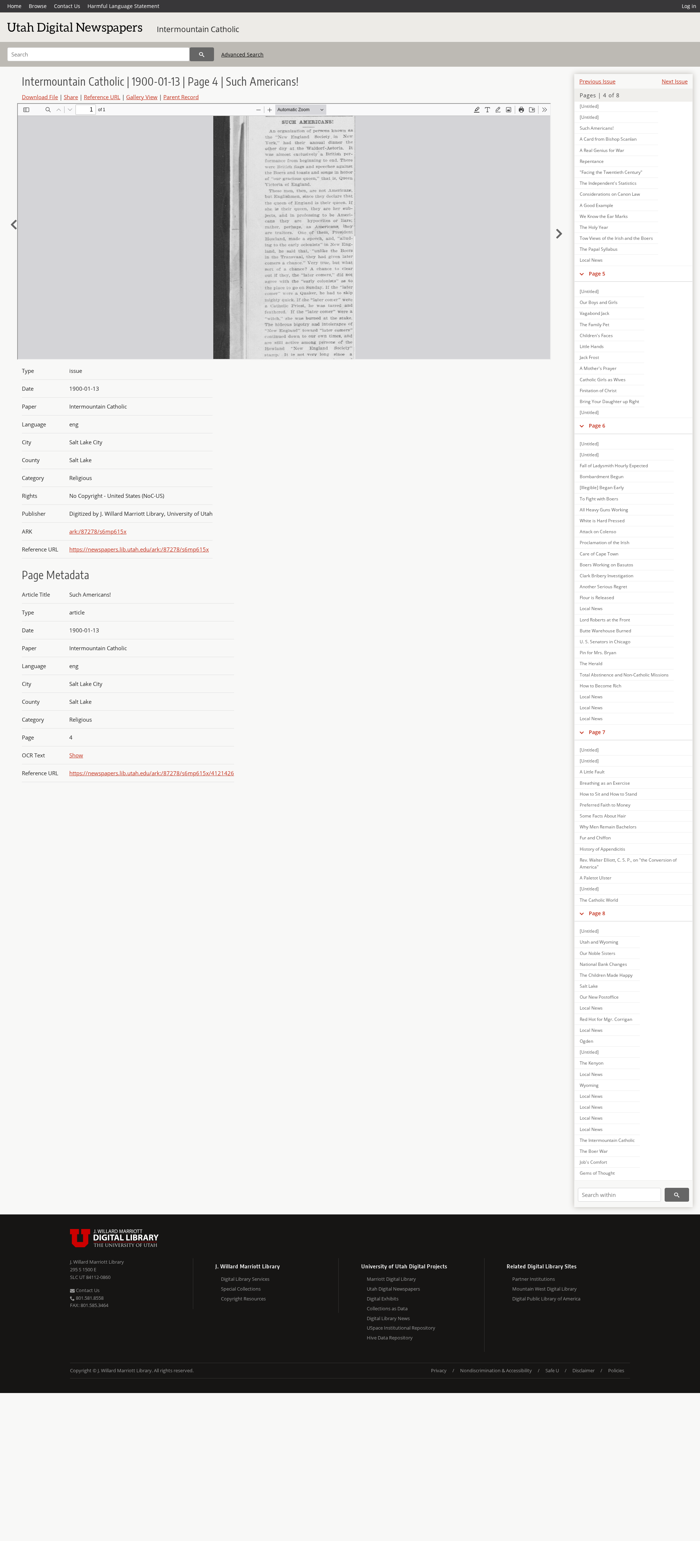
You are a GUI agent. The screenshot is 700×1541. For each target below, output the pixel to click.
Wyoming (589, 1085)
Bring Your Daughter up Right (609, 401)
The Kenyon (591, 1063)
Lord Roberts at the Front (605, 620)
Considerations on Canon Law (610, 194)
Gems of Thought (597, 1173)
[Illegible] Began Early (602, 487)
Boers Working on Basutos (606, 565)
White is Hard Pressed (602, 521)
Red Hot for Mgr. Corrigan (606, 1019)
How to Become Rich (600, 686)
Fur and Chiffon (595, 838)
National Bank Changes (603, 964)
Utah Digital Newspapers (393, 1289)
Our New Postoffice (599, 997)
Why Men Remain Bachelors (608, 827)
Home (14, 6)
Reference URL (102, 97)
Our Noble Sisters (597, 953)
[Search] (202, 54)
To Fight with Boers (599, 499)
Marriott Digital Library (391, 1279)
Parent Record (181, 97)
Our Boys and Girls (599, 302)
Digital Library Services (245, 1279)
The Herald (591, 663)
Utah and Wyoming (599, 942)
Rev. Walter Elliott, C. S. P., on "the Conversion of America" (628, 863)
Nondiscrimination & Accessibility (496, 1370)
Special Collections (241, 1289)
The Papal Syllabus (599, 249)
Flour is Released (597, 597)
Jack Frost (589, 357)
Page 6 (597, 425)
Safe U (552, 1370)
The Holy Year (594, 227)
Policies (616, 1370)
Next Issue (675, 81)
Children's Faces (596, 335)
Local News (591, 260)
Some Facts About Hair (603, 816)
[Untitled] (589, 106)
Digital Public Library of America (546, 1298)
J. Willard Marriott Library (97, 1262)
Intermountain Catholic (198, 29)
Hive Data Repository (390, 1337)
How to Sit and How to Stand (608, 794)
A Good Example (596, 205)
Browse (38, 6)
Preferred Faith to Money (605, 805)
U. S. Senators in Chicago (605, 642)
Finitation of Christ (598, 390)
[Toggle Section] (582, 273)
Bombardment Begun (601, 476)
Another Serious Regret (603, 587)
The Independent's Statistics (608, 183)
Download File (40, 97)
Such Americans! (597, 128)
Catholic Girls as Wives (603, 380)
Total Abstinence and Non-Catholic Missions (624, 675)
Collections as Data (387, 1308)
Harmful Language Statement (123, 6)
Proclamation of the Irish (604, 542)
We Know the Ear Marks (604, 216)
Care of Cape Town (599, 554)
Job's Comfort (593, 1162)
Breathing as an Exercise (605, 783)
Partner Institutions (533, 1279)
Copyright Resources (243, 1298)
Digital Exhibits (382, 1298)
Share (71, 97)
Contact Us (67, 6)
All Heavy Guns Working (604, 510)
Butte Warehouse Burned (605, 631)
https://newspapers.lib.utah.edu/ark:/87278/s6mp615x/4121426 (151, 773)
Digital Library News (388, 1318)
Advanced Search (242, 54)
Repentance (592, 161)
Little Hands (592, 346)
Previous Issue (597, 81)
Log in (689, 6)
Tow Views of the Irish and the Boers (616, 238)
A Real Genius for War (602, 150)
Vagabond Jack (594, 313)
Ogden (586, 1041)
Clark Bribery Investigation (606, 576)
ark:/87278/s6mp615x (98, 531)
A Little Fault (592, 772)
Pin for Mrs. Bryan (598, 652)
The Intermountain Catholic (607, 1140)
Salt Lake (589, 986)
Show (76, 755)
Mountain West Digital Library (544, 1289)
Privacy (439, 1370)
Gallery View (142, 97)
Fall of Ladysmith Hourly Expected (614, 466)
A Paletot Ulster (595, 878)
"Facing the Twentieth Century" (611, 172)
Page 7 (597, 732)
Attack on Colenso (598, 531)
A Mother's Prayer (598, 368)
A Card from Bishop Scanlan (608, 139)
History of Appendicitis (602, 849)
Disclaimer (583, 1370)
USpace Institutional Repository (401, 1328)
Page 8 (597, 913)
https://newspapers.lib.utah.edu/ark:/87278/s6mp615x (139, 549)
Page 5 (597, 273)
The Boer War (594, 1151)
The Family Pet (594, 324)
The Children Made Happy (606, 975)
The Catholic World (599, 900)
